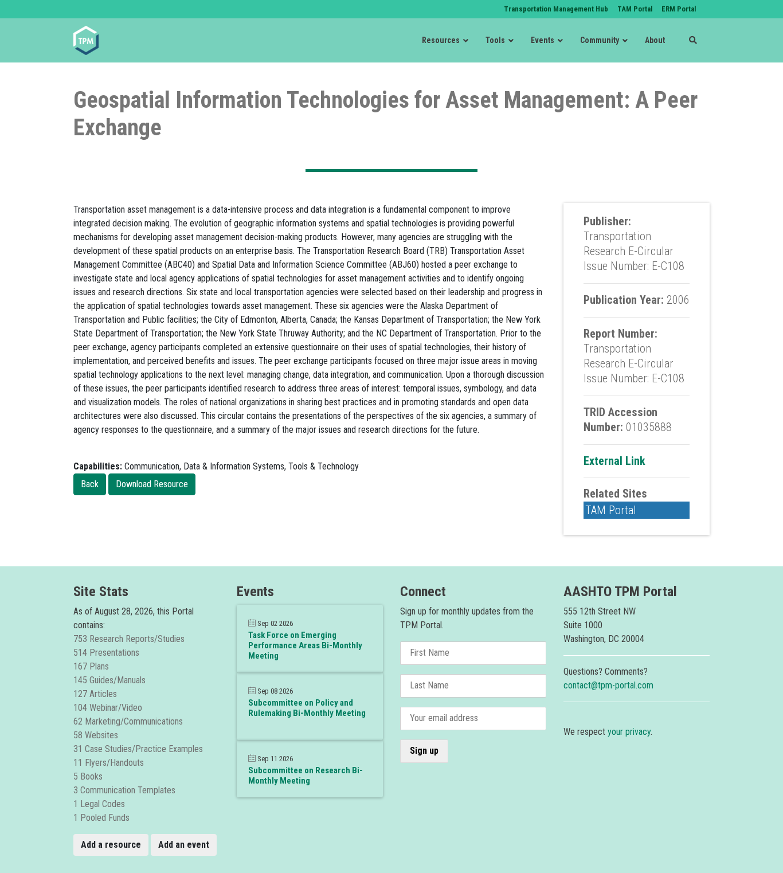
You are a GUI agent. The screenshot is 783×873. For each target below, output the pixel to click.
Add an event (183, 844)
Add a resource (111, 844)
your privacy (629, 731)
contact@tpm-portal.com (608, 685)
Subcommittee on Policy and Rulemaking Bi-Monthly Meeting (307, 708)
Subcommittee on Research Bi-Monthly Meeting (305, 775)
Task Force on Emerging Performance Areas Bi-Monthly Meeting (305, 645)
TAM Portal (610, 510)
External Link (614, 461)
